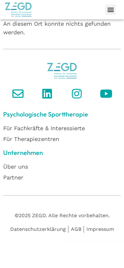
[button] (110, 9)
